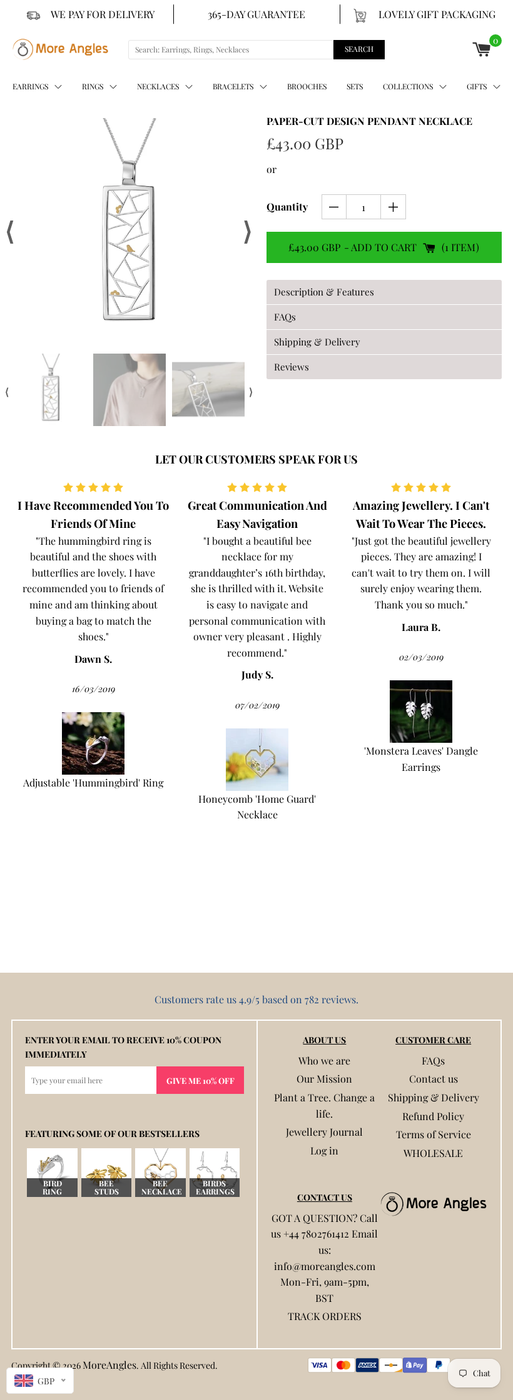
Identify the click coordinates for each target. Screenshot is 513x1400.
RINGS (92, 86)
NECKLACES (158, 86)
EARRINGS (30, 86)
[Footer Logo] (433, 1204)
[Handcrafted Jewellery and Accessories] (60, 49)
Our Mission (324, 1078)
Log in (324, 1150)
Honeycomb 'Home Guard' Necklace (257, 807)
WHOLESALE (433, 1152)
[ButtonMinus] (334, 206)
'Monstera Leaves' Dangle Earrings (421, 758)
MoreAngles (109, 1364)
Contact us (433, 1078)
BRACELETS (233, 86)
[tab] (384, 292)
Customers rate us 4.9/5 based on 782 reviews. (256, 999)
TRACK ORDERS (325, 1316)
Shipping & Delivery (433, 1097)
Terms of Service (433, 1134)
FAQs (433, 1060)
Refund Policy (433, 1116)
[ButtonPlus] (393, 206)
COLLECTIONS (408, 86)
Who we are (324, 1060)
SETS (355, 86)
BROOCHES (307, 86)
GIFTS (477, 86)
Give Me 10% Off (200, 1080)
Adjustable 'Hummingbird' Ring (93, 782)
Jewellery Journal (324, 1131)
